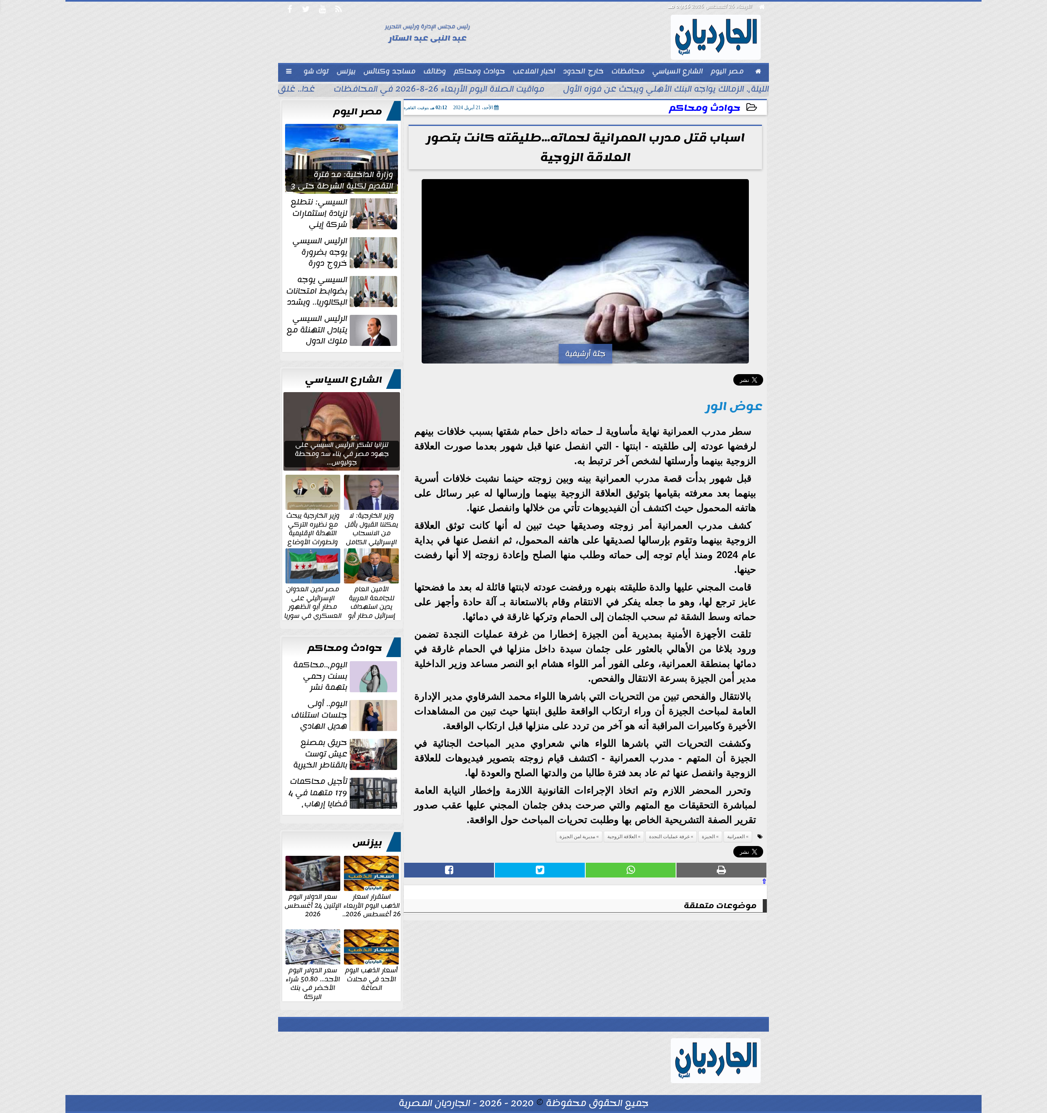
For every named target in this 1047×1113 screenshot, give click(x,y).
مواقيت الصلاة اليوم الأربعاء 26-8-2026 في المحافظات (439, 90)
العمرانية (736, 836)
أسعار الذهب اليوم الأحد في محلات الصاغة (371, 979)
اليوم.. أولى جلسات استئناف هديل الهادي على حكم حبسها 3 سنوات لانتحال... (345, 715)
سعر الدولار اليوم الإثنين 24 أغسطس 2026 (313, 905)
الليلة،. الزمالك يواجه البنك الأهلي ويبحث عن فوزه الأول (666, 90)
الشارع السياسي (343, 379)
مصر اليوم (357, 111)
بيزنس (367, 842)
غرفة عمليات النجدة (669, 836)
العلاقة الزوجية (622, 836)
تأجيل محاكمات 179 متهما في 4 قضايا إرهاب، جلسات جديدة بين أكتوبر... (343, 793)
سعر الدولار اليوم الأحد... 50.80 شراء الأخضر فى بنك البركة (313, 983)
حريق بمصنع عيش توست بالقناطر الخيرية (320, 754)
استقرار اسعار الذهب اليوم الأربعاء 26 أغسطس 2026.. (371, 905)
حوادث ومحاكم (704, 108)
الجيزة (708, 836)
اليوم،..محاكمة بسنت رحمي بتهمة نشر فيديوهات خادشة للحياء (346, 676)
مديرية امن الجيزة (577, 836)
